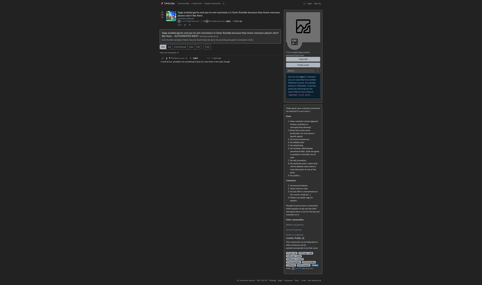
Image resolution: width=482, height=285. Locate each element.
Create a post (303, 65)
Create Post (196, 4)
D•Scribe (169, 3)
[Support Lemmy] (223, 3)
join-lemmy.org (314, 280)
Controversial (180, 47)
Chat (207, 47)
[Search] (304, 3)
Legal (280, 280)
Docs (297, 280)
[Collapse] (163, 58)
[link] (185, 25)
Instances (288, 280)
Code (303, 280)
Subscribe (303, 59)
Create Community (212, 4)
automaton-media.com (186, 18)
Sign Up (317, 4)
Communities (183, 4)
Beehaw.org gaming (294, 225)
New (191, 47)
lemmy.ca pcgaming (294, 235)
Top (169, 47)
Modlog (315, 265)
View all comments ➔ (169, 53)
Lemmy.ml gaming (294, 230)
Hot (163, 47)
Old (198, 47)
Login (309, 4)
